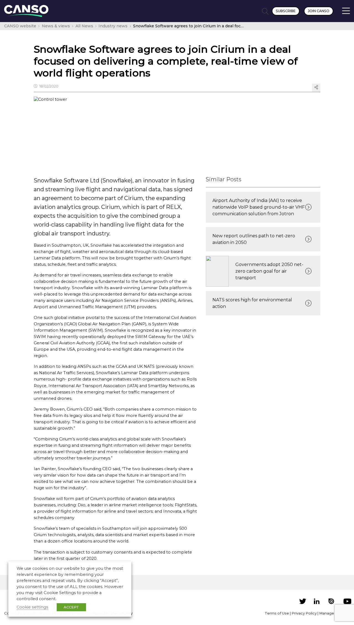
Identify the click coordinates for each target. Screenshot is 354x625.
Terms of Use (277, 613)
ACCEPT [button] (71, 607)
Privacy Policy (304, 613)
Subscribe (286, 11)
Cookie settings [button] (32, 607)
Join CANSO (318, 11)
